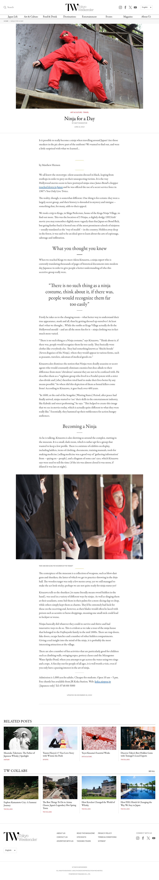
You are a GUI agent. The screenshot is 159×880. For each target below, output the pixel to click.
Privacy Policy (105, 833)
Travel (86, 112)
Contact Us (62, 837)
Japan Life (13, 17)
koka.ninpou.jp (103, 681)
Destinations (69, 17)
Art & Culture (31, 17)
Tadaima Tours (84, 841)
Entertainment (89, 17)
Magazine (128, 17)
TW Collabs (125, 759)
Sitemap (101, 841)
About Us (146, 17)
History (7, 760)
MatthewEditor (80, 123)
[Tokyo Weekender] (20, 840)
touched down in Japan (51, 187)
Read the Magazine (86, 833)
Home (6, 21)
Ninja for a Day (17, 21)
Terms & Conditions (107, 837)
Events (109, 17)
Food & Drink (50, 17)
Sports (45, 759)
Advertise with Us (65, 841)
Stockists (81, 837)
